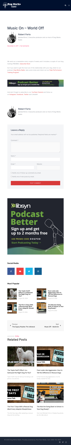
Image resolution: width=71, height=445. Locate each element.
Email (13, 164)
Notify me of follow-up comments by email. (26, 173)
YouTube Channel (37, 92)
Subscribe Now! (25, 64)
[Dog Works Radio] (11, 5)
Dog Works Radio (19, 70)
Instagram (12, 94)
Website (39, 164)
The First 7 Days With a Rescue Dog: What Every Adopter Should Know (26, 307)
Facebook (20, 94)
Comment (14, 140)
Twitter (26, 94)
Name (13, 156)
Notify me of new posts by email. (23, 176)
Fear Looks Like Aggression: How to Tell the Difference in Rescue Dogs (55, 293)
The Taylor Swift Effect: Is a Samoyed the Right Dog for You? (26, 293)
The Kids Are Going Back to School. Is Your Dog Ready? (56, 306)
